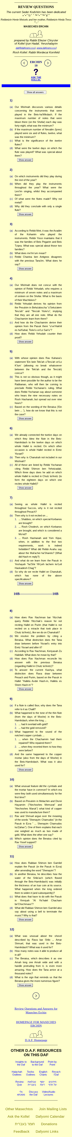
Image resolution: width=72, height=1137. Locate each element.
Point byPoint (52, 1063)
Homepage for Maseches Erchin (36, 1023)
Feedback (21, 1131)
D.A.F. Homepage (36, 1040)
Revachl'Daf (56, 1073)
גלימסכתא (21, 1093)
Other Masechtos (19, 1109)
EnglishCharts (43, 1073)
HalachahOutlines (17, 1073)
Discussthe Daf (33, 1093)
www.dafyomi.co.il (46, 48)
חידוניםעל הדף (53, 1083)
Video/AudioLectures (48, 1093)
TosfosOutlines (30, 1073)
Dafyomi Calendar (50, 1116)
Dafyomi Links (47, 1131)
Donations (49, 1124)
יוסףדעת (42, 1083)
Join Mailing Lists (53, 1109)
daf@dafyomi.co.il (25, 48)
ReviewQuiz (19, 1083)
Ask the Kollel (18, 1116)
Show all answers (35, 92)
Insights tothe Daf (21, 1063)
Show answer (25, 160)
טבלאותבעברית (32, 1083)
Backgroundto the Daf (37, 1063)
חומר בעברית (25, 1124)
